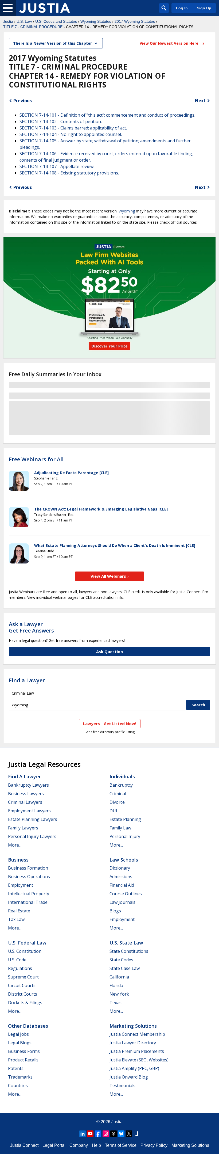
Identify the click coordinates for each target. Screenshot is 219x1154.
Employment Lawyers (29, 811)
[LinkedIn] (82, 1133)
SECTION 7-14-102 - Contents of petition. (60, 121)
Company (78, 1145)
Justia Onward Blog (129, 1077)
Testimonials (122, 1085)
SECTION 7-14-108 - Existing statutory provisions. (69, 173)
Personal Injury (125, 836)
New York (119, 994)
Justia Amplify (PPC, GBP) (134, 1068)
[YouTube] (90, 1133)
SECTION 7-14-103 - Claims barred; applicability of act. (73, 128)
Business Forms (24, 1051)
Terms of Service (120, 1145)
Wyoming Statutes (95, 21)
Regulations (20, 968)
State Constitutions (129, 951)
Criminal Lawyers (25, 802)
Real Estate (19, 911)
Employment (20, 885)
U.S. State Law (126, 942)
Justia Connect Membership (137, 1034)
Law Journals (122, 902)
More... (14, 845)
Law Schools (124, 859)
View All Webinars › (110, 576)
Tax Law (16, 919)
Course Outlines (126, 894)
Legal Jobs (18, 1034)
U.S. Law (24, 21)
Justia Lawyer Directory (133, 1043)
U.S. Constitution (24, 951)
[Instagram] (106, 1133)
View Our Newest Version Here (170, 43)
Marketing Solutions (133, 1026)
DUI (113, 811)
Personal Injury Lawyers (32, 836)
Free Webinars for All (36, 459)
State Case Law (125, 968)
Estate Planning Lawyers (32, 819)
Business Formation (28, 868)
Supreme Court (23, 977)
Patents (16, 1068)
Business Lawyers (26, 794)
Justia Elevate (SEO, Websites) (139, 1060)
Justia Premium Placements (137, 1051)
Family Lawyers (23, 828)
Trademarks (20, 1077)
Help (96, 1145)
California (119, 977)
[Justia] (44, 8)
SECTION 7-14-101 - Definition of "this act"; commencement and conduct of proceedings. (107, 115)
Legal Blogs (20, 1043)
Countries (18, 1085)
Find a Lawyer (27, 680)
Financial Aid (122, 885)
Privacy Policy (153, 1145)
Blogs (115, 911)
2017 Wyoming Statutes (135, 21)
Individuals (122, 776)
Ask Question (109, 651)
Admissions (121, 876)
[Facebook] (98, 1133)
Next (200, 101)
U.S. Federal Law (27, 942)
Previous (22, 101)
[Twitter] (129, 1133)
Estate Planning (125, 819)
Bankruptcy (121, 785)
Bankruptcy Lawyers (28, 785)
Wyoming (127, 211)
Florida (116, 985)
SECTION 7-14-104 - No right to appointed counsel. (70, 134)
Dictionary (120, 868)
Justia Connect (24, 1145)
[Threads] (113, 1133)
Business (18, 859)
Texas (116, 1003)
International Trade (28, 902)
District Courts (22, 994)
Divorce (117, 802)
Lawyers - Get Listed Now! (109, 723)
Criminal (118, 794)
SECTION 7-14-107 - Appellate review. (56, 166)
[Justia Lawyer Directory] (137, 1133)
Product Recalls (23, 1060)
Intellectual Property (28, 894)
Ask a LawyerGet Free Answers (31, 627)
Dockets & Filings (25, 1003)
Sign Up (204, 8)
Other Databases (28, 1026)
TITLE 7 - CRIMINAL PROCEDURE (32, 27)
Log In (182, 8)
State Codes (121, 960)
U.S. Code (17, 960)
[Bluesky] (121, 1133)
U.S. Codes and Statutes (56, 21)
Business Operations (29, 876)
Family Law (120, 828)
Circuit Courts (22, 985)
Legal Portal (53, 1145)
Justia (8, 21)
